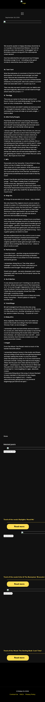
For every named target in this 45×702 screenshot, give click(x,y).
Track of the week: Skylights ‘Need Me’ (19, 520)
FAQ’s (22, 694)
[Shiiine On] (23, 3)
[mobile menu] (42, 3)
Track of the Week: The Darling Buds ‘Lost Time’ (23, 651)
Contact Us (14, 694)
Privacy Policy (30, 694)
